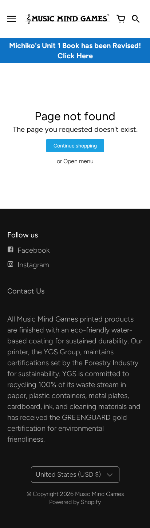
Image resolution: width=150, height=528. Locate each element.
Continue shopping (75, 146)
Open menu (78, 161)
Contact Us (25, 291)
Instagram (33, 264)
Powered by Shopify (75, 502)
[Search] (135, 19)
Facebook (33, 250)
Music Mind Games (99, 493)
